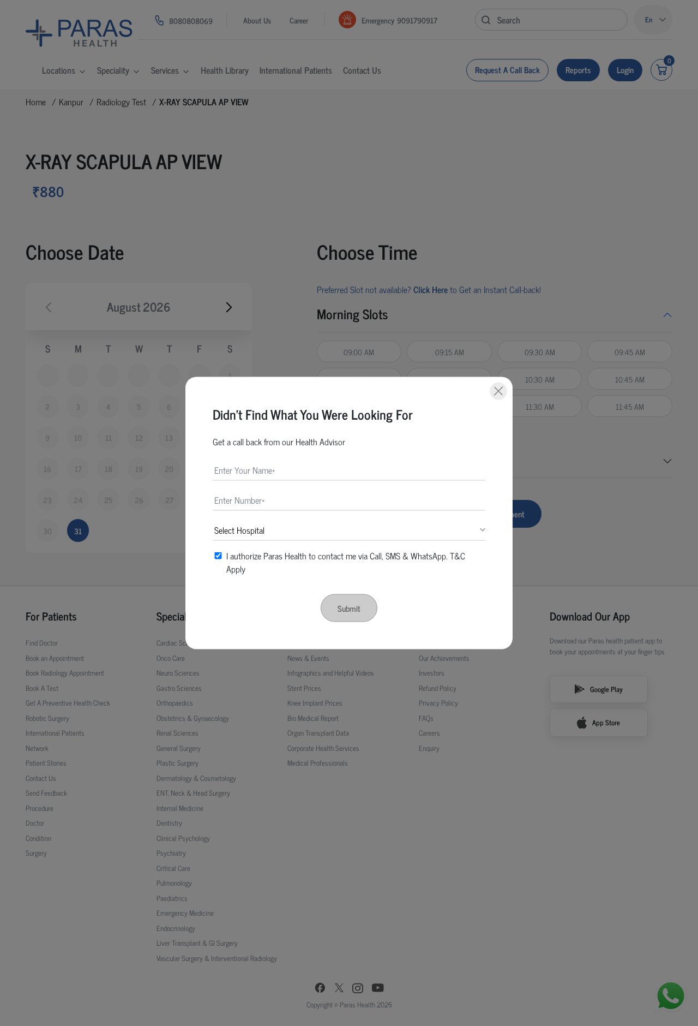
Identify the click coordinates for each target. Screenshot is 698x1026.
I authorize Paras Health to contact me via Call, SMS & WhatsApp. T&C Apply (345, 562)
